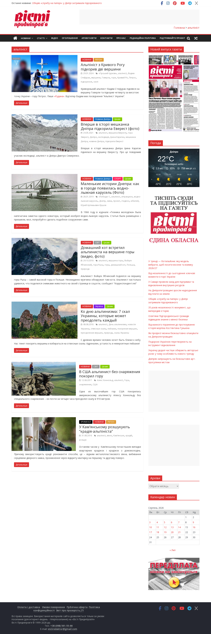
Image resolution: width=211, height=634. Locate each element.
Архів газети (89, 38)
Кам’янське (118, 435)
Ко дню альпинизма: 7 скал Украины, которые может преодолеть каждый (105, 316)
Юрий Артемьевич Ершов (93, 205)
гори (113, 77)
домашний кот (118, 264)
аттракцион (127, 196)
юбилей (135, 201)
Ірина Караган (117, 137)
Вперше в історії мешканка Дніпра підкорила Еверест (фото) (110, 126)
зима (109, 201)
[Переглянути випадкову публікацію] (195, 38)
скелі (95, 81)
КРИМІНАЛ (86, 421)
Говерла (106, 77)
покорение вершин (127, 328)
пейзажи (112, 328)
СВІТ (97, 242)
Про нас (121, 38)
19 (165, 532)
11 (157, 527)
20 (172, 532)
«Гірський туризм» (108, 73)
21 (179, 532)
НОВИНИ (86, 59)
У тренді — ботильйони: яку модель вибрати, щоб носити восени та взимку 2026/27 (79, 4)
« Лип (173, 550)
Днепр (102, 201)
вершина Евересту (118, 132)
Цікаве (117, 119)
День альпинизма (117, 324)
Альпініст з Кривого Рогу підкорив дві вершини (103, 66)
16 (194, 527)
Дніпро (93, 137)
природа (85, 269)
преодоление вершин (92, 332)
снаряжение (85, 384)
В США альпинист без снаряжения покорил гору (109, 373)
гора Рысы (98, 264)
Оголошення (70, 38)
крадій (129, 435)
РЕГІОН (98, 59)
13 (172, 527)
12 (165, 527)
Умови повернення (53, 607)
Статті (41, 38)
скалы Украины (121, 332)
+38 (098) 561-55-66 (61, 625)
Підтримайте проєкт (172, 38)
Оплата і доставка (28, 607)
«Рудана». (59, 96)
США (95, 384)
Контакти (106, 38)
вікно (109, 435)
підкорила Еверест (114, 141)
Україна (99, 306)
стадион (125, 201)
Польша (131, 264)
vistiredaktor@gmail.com (62, 629)
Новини (25, 38)
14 (179, 527)
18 (157, 532)
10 (150, 527)
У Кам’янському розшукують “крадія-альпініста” (104, 428)
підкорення (86, 81)
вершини (96, 77)
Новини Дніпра (102, 119)
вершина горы (116, 260)
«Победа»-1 (104, 196)
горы (107, 264)
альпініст (122, 73)
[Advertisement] (139, 17)
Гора (126, 380)
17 (150, 532)
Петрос (132, 77)
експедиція (103, 137)
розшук (83, 439)
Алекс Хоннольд (105, 380)
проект (116, 201)
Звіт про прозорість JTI (70, 610)
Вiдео (54, 38)
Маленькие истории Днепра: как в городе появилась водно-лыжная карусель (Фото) (110, 188)
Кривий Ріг (122, 77)
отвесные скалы (98, 328)
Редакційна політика (143, 38)
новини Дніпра (96, 141)
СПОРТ (117, 178)
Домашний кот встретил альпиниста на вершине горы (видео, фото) (107, 252)
